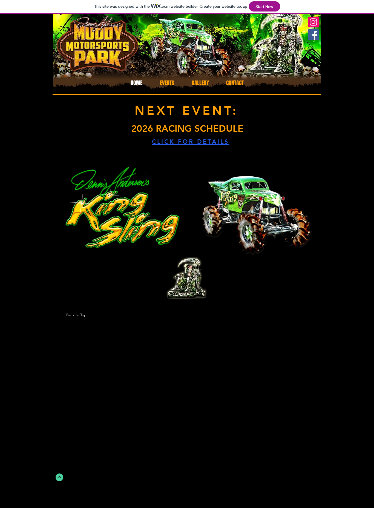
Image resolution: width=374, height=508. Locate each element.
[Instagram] (313, 22)
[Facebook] (313, 34)
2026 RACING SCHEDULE (187, 128)
